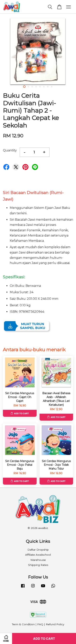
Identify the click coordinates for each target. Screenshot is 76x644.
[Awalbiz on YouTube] (43, 587)
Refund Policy (55, 624)
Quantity (10, 150)
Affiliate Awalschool (38, 554)
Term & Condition (23, 624)
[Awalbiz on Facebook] (23, 587)
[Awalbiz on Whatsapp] (53, 587)
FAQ (40, 624)
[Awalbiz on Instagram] (33, 587)
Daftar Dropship (38, 549)
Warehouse (38, 559)
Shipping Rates (38, 564)
